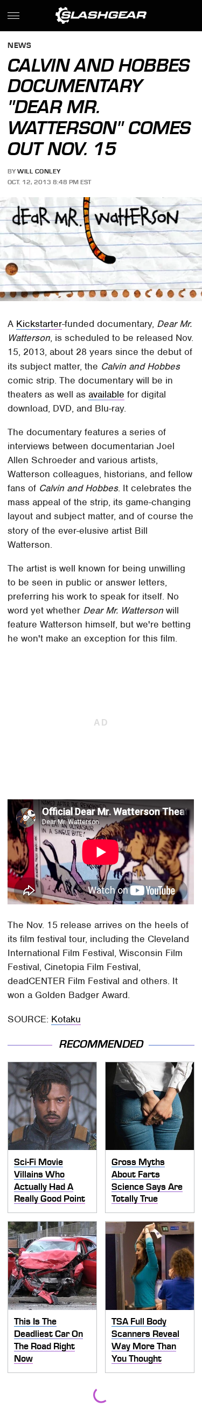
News (19, 46)
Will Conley (39, 171)
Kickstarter (39, 324)
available (106, 394)
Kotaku (66, 1019)
